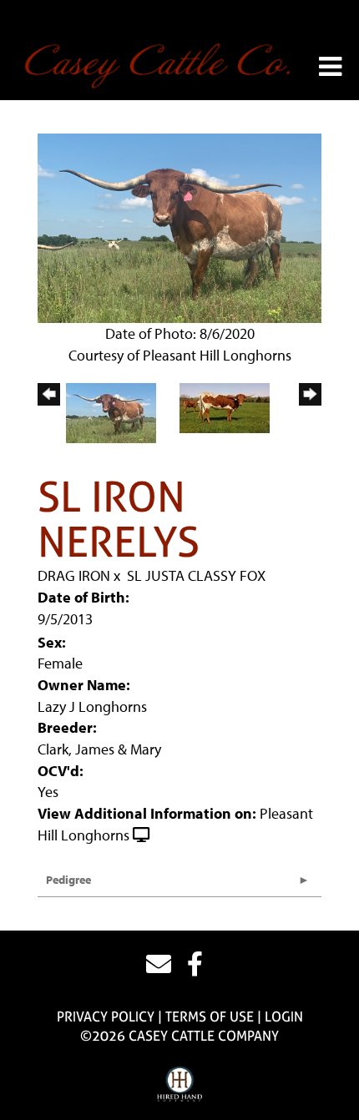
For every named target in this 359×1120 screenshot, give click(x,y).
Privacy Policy (105, 1016)
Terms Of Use (209, 1016)
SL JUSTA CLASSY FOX (196, 575)
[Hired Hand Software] (180, 1085)
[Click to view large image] (179, 226)
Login (284, 1016)
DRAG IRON (74, 575)
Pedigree (68, 879)
